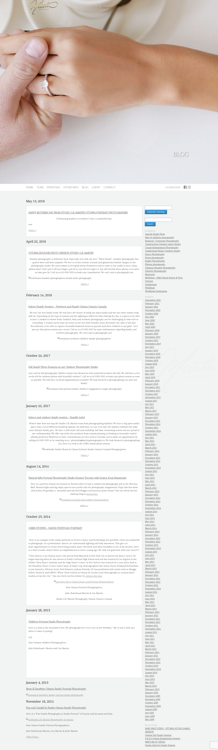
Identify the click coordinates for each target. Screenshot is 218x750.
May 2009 (149, 719)
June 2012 (150, 598)
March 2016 (151, 448)
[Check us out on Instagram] (189, 187)
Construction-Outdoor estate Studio (163, 244)
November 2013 (152, 541)
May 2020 (149, 323)
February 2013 (152, 572)
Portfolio (53, 187)
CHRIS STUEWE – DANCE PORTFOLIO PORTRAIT (55, 528)
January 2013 (151, 575)
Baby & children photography (159, 237)
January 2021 (151, 307)
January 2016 (151, 454)
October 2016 (151, 427)
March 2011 (151, 649)
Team (40, 187)
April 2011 (150, 645)
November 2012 (152, 582)
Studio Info (71, 187)
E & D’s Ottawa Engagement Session (162, 738)
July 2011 (149, 635)
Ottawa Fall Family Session (158, 735)
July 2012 (149, 595)
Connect (109, 187)
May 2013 (149, 562)
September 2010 (153, 669)
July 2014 (149, 515)
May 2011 (149, 642)
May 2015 (149, 481)
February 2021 (152, 303)
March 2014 (151, 528)
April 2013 (150, 565)
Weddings (150, 288)
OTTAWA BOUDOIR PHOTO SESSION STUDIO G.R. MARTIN (60, 252)
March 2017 (151, 411)
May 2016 (149, 441)
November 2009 (152, 699)
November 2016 (152, 424)
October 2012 (151, 585)
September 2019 (153, 343)
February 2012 (152, 612)
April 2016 (150, 444)
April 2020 (150, 327)
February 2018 (152, 380)
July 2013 (149, 555)
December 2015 (152, 458)
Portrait (149, 281)
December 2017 (152, 387)
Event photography (154, 257)
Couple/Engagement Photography (161, 247)
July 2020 (149, 317)
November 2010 (152, 662)
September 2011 (153, 629)
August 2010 (151, 672)
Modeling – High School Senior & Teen (164, 277)
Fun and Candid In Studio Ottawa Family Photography (56, 707)
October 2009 (151, 702)
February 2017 (152, 414)
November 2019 (152, 337)
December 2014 (152, 498)
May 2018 (149, 374)
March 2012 (151, 609)
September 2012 (153, 588)
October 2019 (151, 340)
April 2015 (150, 484)
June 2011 (150, 639)
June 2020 (150, 320)
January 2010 (151, 692)
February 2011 (152, 652)
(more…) (32, 230)
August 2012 (151, 592)
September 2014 (153, 508)
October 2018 (151, 360)
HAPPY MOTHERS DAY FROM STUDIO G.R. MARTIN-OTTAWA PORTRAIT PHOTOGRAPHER (78, 212)
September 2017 (153, 397)
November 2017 (152, 390)
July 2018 (149, 367)
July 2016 (149, 437)
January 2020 (151, 333)
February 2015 (152, 491)
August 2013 (151, 551)
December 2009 (152, 696)
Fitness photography (155, 264)
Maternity (150, 274)
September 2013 (153, 548)
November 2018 (152, 357)
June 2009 (150, 716)
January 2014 (151, 535)
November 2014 (152, 501)
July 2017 (149, 404)
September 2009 (153, 706)
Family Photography (155, 261)
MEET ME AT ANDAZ (155, 742)
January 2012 (151, 615)
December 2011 (152, 619)
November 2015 (152, 461)
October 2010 (151, 666)
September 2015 (153, 468)
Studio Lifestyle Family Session (160, 745)
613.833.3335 (173, 187)
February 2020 (152, 330)
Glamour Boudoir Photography (160, 267)
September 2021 (153, 300)
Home (29, 187)
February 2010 (152, 689)
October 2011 (151, 625)
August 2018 (151, 364)
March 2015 (151, 488)
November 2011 (152, 622)
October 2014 (151, 504)
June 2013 (150, 558)
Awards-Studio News (155, 234)
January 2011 (151, 655)
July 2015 (149, 474)
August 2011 (151, 632)
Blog (85, 187)
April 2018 (150, 377)
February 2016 (152, 451)
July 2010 (149, 676)
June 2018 (150, 370)
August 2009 (151, 709)
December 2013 (152, 538)
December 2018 (152, 354)
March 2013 (151, 568)
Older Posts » (32, 737)
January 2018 (151, 384)
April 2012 (150, 605)
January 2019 (151, 350)
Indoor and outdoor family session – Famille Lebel (56, 417)
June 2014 (150, 518)
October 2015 (151, 464)
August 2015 (151, 471)
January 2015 (151, 494)
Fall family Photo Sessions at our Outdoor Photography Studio (63, 366)
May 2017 (149, 407)
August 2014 (151, 511)
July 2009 (149, 712)
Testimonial (151, 284)
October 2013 (151, 545)
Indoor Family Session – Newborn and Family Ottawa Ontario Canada (67, 306)
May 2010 (149, 682)
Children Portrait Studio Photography (49, 621)
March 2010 (151, 686)
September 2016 (153, 431)
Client (96, 187)
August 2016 (151, 434)
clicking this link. (93, 576)
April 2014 (150, 525)
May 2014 (149, 521)
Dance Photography (155, 254)
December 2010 (152, 659)
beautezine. (92, 494)
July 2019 (149, 347)
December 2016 (152, 421)
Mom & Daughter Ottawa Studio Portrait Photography (56, 688)
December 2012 (152, 578)
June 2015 (150, 478)
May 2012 (149, 602)
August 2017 (151, 401)
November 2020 (152, 310)
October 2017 (151, 394)
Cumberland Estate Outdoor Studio (162, 251)
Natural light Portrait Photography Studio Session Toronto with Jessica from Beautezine (77, 477)
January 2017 (151, 417)
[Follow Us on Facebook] (185, 187)
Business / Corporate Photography (162, 241)
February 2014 (152, 531)
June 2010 (150, 679)
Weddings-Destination (156, 291)
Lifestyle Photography (156, 271)
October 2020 (151, 313)
